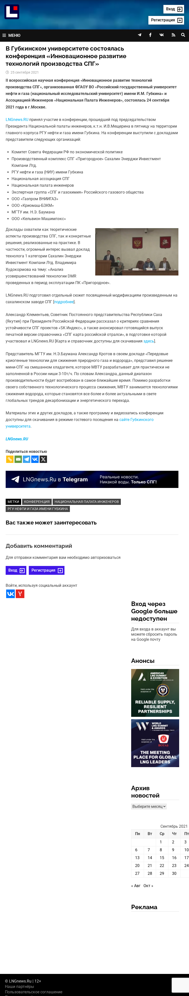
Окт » (148, 885)
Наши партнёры (19, 986)
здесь (148, 341)
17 (186, 857)
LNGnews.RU (17, 119)
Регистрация (43, 570)
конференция (37, 502)
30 (174, 873)
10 (186, 850)
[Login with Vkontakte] (10, 594)
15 (162, 857)
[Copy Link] (10, 459)
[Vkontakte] (35, 459)
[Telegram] (26, 459)
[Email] (18, 459)
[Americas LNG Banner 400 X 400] (155, 693)
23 (174, 865)
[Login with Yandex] (20, 594)
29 (162, 873)
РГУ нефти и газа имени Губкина (38, 509)
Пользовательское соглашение (33, 992)
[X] (43, 459)
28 (150, 873)
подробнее (64, 302)
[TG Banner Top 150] (92, 479)
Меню (14, 35)
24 (186, 865)
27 (137, 873)
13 (137, 857)
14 (150, 857)
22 (162, 865)
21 (150, 865)
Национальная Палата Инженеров (87, 502)
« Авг (136, 885)
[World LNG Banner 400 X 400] (155, 744)
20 (137, 865)
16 (174, 857)
